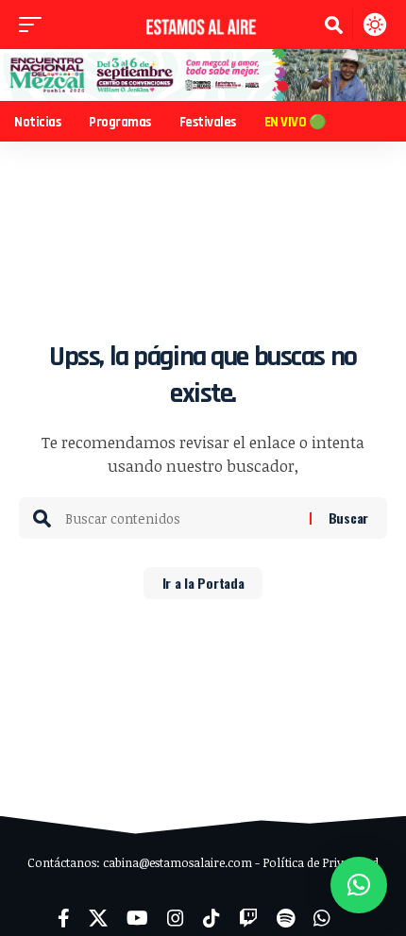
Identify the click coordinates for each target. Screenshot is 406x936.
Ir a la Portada (203, 583)
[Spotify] (285, 918)
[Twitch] (248, 918)
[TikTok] (211, 918)
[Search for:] (180, 518)
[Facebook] (64, 918)
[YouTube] (137, 918)
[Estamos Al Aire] (203, 24)
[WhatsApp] (322, 918)
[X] (98, 918)
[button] (35, 24)
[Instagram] (175, 918)
